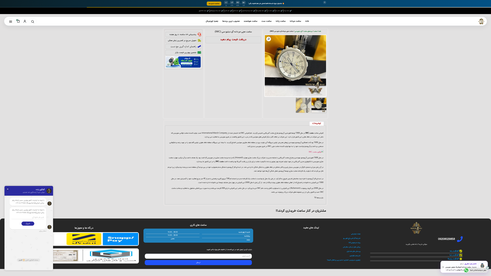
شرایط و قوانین (355, 256)
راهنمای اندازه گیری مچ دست (183, 46)
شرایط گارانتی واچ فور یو (351, 238)
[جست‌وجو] (33, 21)
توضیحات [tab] (316, 123)
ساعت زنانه (281, 21)
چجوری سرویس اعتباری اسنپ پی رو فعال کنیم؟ (343, 260)
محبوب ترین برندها (231, 21)
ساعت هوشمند (250, 21)
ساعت (315, 31)
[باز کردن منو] (11, 21)
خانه (307, 21)
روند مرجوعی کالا (354, 243)
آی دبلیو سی (298, 31)
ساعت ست (266, 21)
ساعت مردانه (295, 21)
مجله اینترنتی (355, 234)
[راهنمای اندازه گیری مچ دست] (199, 46)
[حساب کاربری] (24, 21)
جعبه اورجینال (212, 21)
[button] (268, 39)
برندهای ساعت (308, 31)
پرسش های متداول (353, 251)
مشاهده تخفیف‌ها (214, 3)
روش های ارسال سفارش (351, 247)
